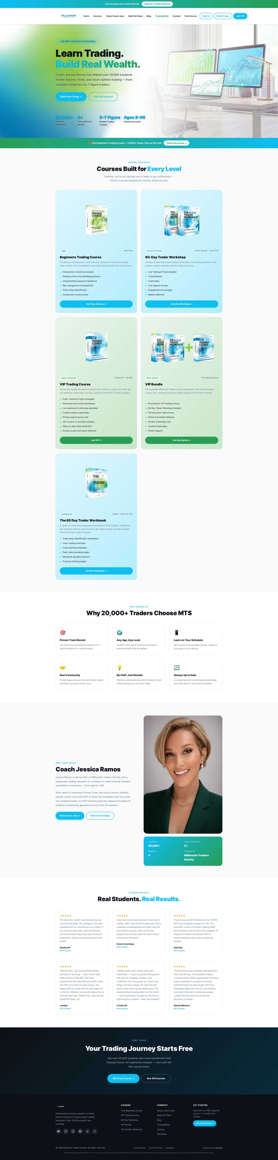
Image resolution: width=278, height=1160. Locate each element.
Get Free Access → (96, 304)
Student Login (222, 16)
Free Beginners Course (131, 1110)
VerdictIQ (218, 1148)
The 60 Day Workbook (131, 1129)
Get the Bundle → (182, 440)
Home (86, 16)
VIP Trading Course (130, 1115)
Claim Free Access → (176, 143)
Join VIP (240, 16)
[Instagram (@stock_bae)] (66, 1131)
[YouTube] (58, 1131)
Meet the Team (135, 16)
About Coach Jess (115, 16)
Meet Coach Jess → (70, 815)
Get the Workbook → (96, 570)
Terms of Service (155, 1148)
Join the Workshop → (182, 304)
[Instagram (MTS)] (73, 1131)
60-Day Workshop (129, 1120)
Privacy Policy (140, 1148)
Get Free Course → (123, 1078)
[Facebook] (80, 1131)
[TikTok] (87, 1131)
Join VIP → (96, 440)
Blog (149, 16)
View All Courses (103, 96)
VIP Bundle (126, 1124)
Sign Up (206, 16)
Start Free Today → (71, 96)
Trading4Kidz (162, 16)
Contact (177, 16)
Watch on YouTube (100, 815)
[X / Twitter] (95, 1131)
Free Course (191, 16)
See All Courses (156, 1078)
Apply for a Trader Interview (157, 4)
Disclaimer (162, 1134)
